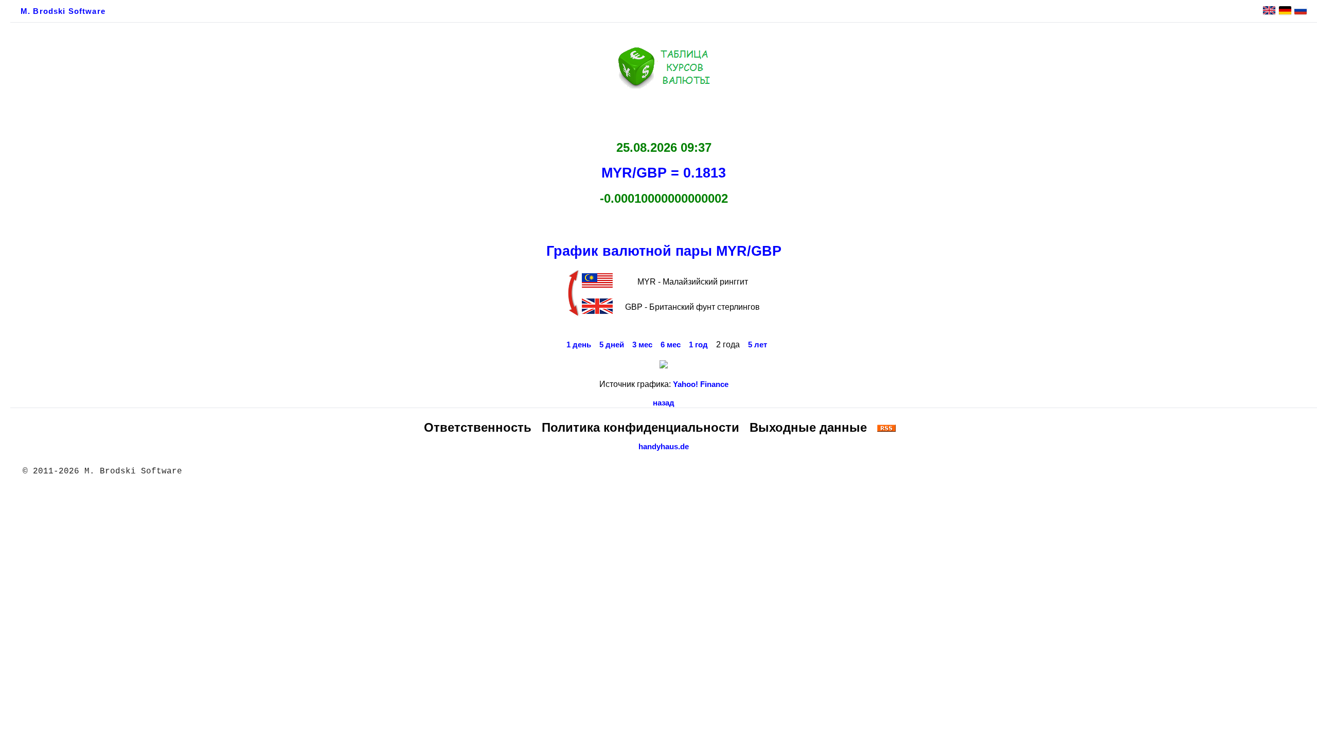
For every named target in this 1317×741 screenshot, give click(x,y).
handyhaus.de (663, 447)
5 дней (611, 345)
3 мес (642, 345)
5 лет (757, 345)
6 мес (671, 345)
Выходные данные (808, 427)
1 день (578, 345)
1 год (698, 345)
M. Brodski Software (63, 11)
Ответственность (477, 427)
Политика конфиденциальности (640, 427)
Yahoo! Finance (700, 384)
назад (663, 403)
